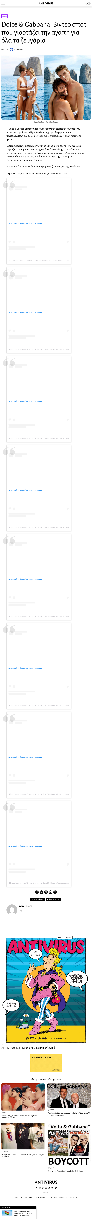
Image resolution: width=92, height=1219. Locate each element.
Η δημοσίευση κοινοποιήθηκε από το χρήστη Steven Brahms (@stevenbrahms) (39, 260)
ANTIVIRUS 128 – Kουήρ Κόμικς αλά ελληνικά (28, 1047)
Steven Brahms (61, 173)
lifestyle (4, 16)
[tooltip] (37, 892)
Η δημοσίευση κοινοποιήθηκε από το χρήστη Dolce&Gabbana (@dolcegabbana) (39, 349)
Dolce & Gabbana (37, 899)
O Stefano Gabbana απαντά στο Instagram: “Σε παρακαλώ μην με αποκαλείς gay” (68, 1114)
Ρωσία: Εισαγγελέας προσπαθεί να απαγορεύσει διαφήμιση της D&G (19, 1117)
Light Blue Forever (53, 899)
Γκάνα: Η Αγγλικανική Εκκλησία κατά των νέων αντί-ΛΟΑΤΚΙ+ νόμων (23, 1213)
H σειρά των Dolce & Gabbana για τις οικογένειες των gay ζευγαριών (22, 1156)
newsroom (20, 49)
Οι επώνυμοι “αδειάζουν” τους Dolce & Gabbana (65, 1171)
